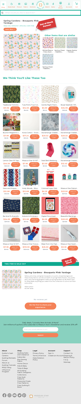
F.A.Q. (66, 360)
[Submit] (3, 13)
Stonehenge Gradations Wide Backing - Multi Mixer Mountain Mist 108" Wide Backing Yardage (50, 133)
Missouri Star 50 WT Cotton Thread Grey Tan (11, 244)
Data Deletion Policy (38, 359)
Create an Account (55, 356)
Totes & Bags (22, 368)
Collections (21, 375)
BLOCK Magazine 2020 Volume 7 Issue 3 (11, 133)
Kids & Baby (22, 366)
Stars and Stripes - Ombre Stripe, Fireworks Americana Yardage (11, 188)
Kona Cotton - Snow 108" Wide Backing (31, 133)
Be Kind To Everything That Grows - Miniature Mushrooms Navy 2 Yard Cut (11, 216)
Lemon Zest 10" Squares (11, 160)
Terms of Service (39, 356)
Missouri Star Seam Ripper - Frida (69, 244)
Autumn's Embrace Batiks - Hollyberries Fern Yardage (31, 216)
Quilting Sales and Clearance (23, 354)
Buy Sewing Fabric (22, 360)
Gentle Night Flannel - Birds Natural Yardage (50, 105)
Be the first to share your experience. (40, 306)
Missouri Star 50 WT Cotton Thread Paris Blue (31, 160)
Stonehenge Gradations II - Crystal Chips (69, 160)
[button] (3, 5)
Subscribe (21, 357)
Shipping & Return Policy (69, 356)
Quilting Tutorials (9, 365)
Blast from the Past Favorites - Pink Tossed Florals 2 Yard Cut (50, 244)
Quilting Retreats (9, 358)
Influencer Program (6, 370)
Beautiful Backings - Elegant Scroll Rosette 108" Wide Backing (69, 216)
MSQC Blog (6, 367)
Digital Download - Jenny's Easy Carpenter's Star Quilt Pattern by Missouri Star (50, 216)
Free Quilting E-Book (23, 386)
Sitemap (67, 362)
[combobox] (40, 13)
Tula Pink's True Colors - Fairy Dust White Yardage (31, 105)
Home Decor (22, 363)
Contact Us (68, 353)
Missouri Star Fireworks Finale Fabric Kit (31, 244)
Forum (4, 360)
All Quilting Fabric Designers (24, 371)
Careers (5, 356)
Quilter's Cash (7, 353)
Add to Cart (15, 109)
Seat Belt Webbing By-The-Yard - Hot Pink (50, 160)
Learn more (9, 29)
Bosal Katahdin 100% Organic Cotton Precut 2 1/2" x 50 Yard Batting (69, 105)
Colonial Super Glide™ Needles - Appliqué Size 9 (50, 188)
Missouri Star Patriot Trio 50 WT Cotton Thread (69, 188)
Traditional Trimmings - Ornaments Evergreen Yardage (11, 105)
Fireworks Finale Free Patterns (24, 382)
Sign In (51, 353)
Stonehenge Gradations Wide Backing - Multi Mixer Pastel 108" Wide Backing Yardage (69, 133)
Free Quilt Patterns (21, 378)
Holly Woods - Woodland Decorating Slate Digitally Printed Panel (31, 188)
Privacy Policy (38, 353)
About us (5, 363)
